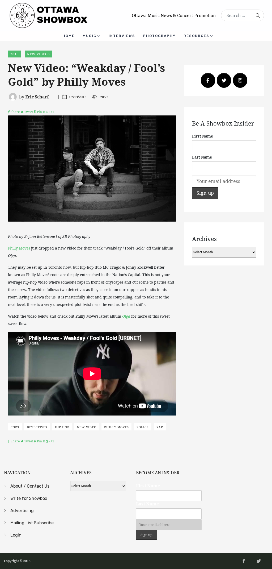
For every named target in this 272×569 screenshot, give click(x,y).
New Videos (38, 54)
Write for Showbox (28, 498)
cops (15, 427)
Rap (159, 427)
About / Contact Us (29, 486)
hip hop (62, 427)
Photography (159, 36)
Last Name (202, 157)
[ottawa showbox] (48, 15)
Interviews (122, 36)
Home (68, 36)
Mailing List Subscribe (32, 522)
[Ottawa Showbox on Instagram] (240, 80)
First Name (202, 136)
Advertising (22, 510)
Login (16, 535)
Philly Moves (19, 248)
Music (89, 36)
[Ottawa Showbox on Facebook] (208, 80)
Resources (196, 36)
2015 (14, 54)
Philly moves (116, 427)
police (143, 427)
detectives (37, 427)
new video (86, 427)
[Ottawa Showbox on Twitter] (224, 80)
